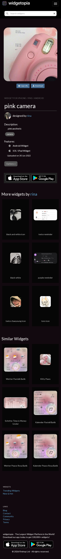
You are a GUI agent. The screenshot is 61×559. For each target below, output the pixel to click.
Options (10, 163)
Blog (5, 510)
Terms (6, 522)
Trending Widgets (11, 490)
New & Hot (8, 493)
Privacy (6, 519)
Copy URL (24, 86)
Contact (7, 513)
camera (10, 134)
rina (29, 115)
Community (8, 516)
